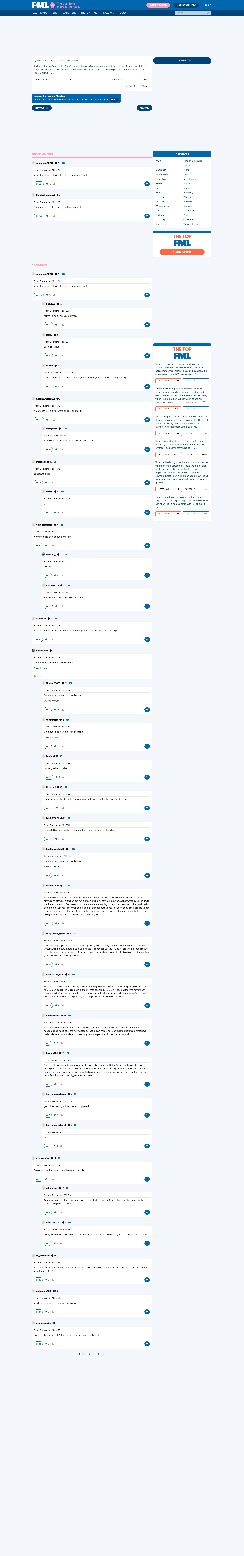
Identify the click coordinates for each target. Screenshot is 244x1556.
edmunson (51, 1188)
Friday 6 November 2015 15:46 (47, 532)
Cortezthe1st (43, 1158)
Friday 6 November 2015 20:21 (57, 311)
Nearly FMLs (125, 13)
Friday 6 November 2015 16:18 (57, 690)
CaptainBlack (53, 1016)
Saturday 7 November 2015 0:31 (57, 436)
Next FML (144, 108)
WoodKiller (52, 720)
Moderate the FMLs (186, 5)
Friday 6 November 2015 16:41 (57, 763)
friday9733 (52, 429)
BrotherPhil (52, 1053)
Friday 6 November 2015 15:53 (47, 1298)
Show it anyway (41, 668)
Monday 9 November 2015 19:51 (58, 1023)
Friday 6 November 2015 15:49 (47, 1166)
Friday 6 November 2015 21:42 (57, 562)
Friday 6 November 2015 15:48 (47, 626)
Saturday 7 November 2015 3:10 (57, 893)
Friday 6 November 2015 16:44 (57, 794)
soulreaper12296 (45, 163)
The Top (85, 13)
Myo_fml (51, 787)
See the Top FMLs (182, 252)
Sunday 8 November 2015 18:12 (57, 1230)
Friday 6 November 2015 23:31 (57, 593)
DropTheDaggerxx (56, 934)
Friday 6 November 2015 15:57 (47, 1330)
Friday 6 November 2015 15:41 (47, 170)
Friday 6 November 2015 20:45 (57, 342)
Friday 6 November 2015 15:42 (47, 202)
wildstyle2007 (53, 1223)
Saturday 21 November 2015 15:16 (58, 1132)
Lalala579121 (52, 818)
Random (45, 13)
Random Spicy (70, 13)
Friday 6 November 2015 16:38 (57, 727)
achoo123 (41, 619)
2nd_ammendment (56, 1094)
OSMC (49, 492)
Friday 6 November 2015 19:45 (57, 499)
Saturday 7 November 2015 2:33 (57, 856)
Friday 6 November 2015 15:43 (47, 469)
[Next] (104, 1354)
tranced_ (51, 555)
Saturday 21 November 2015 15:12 (58, 1101)
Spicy (56, 13)
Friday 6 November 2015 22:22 (57, 825)
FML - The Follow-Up (104, 13)
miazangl (41, 462)
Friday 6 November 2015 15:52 (47, 1263)
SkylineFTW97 (53, 683)
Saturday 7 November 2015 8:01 (57, 1195)
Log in (208, 5)
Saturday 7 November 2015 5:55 (57, 982)
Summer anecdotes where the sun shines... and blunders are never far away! (75, 98)
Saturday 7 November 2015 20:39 (58, 373)
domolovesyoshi (55, 975)
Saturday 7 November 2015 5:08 (58, 941)
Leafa (49, 756)
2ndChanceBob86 (55, 849)
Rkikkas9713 (52, 586)
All (35, 13)
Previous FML (41, 108)
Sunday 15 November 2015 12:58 (58, 1060)
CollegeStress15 (44, 525)
